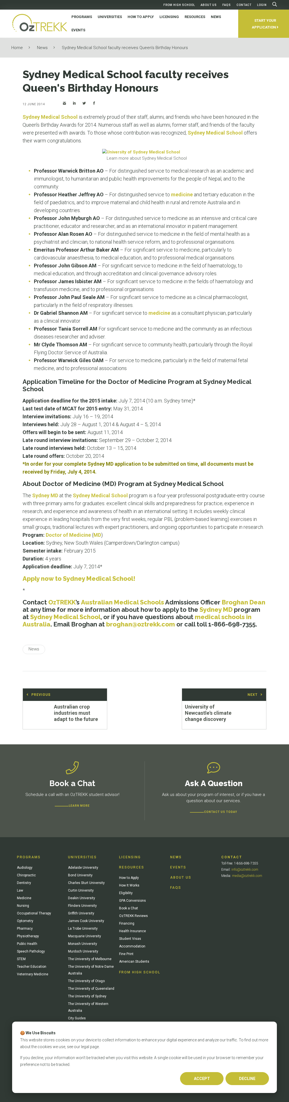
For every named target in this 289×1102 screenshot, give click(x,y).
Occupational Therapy (34, 913)
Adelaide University (83, 868)
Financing (126, 923)
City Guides (77, 1018)
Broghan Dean (243, 602)
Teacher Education (31, 967)
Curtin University (81, 890)
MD (97, 535)
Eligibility (126, 893)
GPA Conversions (132, 901)
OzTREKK (62, 602)
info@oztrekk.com (244, 870)
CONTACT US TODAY (220, 811)
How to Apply (129, 878)
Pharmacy (25, 929)
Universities (82, 857)
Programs (29, 857)
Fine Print (126, 954)
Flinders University (82, 906)
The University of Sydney (87, 996)
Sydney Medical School (50, 117)
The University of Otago (86, 981)
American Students (134, 962)
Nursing (23, 906)
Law (20, 890)
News (42, 47)
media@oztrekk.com (247, 876)
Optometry (25, 921)
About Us (209, 4)
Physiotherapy (28, 936)
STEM (21, 959)
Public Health (27, 944)
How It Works (129, 885)
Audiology (24, 868)
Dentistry (24, 883)
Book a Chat (128, 908)
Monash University (82, 944)
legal (85, 1046)
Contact (244, 4)
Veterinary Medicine (32, 974)
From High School (179, 4)
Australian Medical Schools (122, 602)
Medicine (24, 898)
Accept (202, 1078)
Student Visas (130, 939)
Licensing (130, 857)
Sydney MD (45, 495)
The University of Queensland (91, 989)
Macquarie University (84, 936)
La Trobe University (83, 929)
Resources (131, 867)
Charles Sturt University (86, 883)
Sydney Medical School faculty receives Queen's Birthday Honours (125, 47)
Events (178, 867)
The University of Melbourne (89, 959)
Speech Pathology (31, 951)
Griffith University (81, 913)
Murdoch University (83, 951)
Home (17, 47)
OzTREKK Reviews (133, 916)
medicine (182, 194)
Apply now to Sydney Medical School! (79, 578)
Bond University (80, 875)
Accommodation (132, 946)
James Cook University (86, 921)
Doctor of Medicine (68, 535)
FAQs (226, 4)
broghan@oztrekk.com (140, 624)
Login (262, 4)
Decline (247, 1078)
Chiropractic (26, 875)
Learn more (79, 805)
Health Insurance (132, 931)
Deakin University (81, 898)
